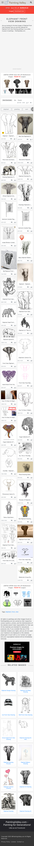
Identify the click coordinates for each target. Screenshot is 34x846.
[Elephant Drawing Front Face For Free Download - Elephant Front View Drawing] (25, 170)
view (17, 612)
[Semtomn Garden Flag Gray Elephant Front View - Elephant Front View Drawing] (9, 209)
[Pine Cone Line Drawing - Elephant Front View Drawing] (9, 150)
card (26, 109)
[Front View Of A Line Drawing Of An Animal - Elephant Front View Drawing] (9, 555)
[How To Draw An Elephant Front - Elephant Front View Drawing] (9, 411)
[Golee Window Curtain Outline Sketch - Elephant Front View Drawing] (9, 233)
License (13, 842)
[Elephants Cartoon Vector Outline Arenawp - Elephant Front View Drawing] (25, 346)
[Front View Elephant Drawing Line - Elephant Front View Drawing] (9, 353)
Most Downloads (7, 100)
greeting (17, 109)
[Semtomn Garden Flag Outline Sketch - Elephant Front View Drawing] (25, 218)
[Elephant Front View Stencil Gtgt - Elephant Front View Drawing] (25, 300)
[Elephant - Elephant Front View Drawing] (9, 124)
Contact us (20, 842)
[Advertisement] (17, 50)
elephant (6, 109)
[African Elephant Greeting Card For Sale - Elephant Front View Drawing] (9, 188)
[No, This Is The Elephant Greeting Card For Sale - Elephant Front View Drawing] (25, 448)
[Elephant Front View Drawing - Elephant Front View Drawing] (9, 287)
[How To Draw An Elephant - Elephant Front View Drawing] (9, 394)
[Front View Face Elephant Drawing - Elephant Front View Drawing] (25, 372)
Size (15, 100)
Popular (20, 100)
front (13, 612)
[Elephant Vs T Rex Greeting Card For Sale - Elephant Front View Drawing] (25, 323)
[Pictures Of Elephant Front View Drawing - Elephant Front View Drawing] (25, 489)
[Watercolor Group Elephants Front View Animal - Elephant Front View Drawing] (25, 570)
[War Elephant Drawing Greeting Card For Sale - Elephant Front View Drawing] (25, 511)
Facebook (21, 828)
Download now (19, 11)
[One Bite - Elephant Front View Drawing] (9, 458)
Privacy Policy (5, 842)
